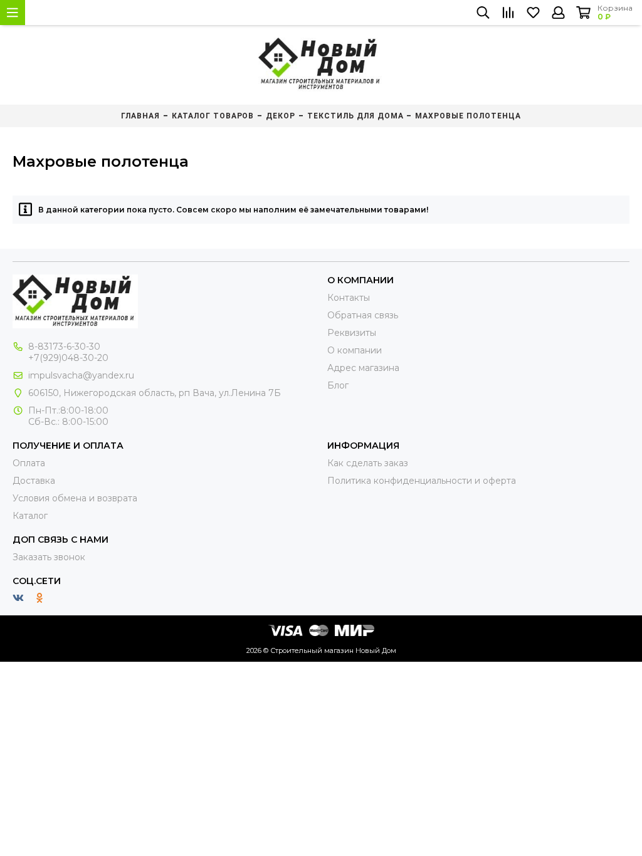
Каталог (30, 515)
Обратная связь (362, 315)
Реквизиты (351, 332)
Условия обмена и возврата (75, 498)
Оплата (29, 463)
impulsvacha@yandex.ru (81, 375)
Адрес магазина (363, 367)
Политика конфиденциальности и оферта (421, 480)
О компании (354, 350)
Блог (338, 385)
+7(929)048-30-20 (68, 357)
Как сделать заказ (367, 463)
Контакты (348, 297)
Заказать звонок (49, 557)
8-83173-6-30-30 (64, 346)
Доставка (34, 480)
